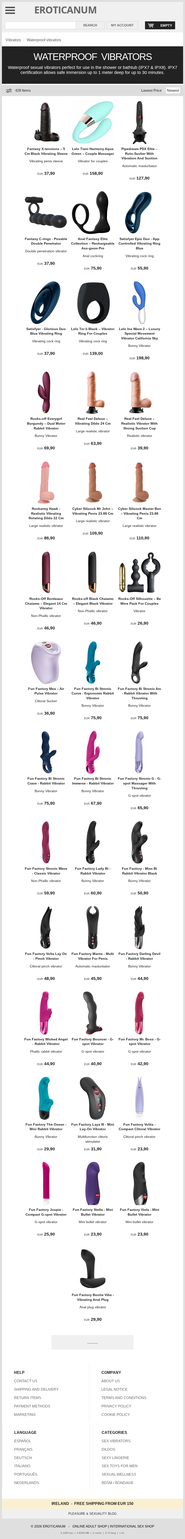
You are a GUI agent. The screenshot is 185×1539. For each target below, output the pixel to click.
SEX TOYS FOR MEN (120, 1466)
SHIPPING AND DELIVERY (36, 1389)
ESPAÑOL (22, 1441)
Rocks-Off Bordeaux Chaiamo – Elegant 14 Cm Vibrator (46, 603)
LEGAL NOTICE (114, 1389)
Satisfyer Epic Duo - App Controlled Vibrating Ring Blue (139, 243)
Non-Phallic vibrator (46, 616)
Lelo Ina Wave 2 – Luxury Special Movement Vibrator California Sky (139, 333)
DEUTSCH (23, 1458)
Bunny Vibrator (139, 346)
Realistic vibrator (139, 436)
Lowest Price (151, 90)
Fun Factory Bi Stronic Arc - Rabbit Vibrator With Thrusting (139, 693)
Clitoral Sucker (46, 701)
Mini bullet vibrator (93, 1222)
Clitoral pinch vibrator (46, 966)
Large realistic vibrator (93, 431)
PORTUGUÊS (25, 1474)
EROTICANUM (65, 10)
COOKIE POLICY (115, 1414)
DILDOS (108, 1449)
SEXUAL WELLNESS (119, 1474)
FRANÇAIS (23, 1449)
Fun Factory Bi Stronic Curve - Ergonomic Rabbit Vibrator (93, 693)
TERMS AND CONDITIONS (123, 1398)
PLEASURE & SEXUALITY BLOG (92, 1513)
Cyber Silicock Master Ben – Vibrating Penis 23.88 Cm (139, 513)
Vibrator (139, 611)
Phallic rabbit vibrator (46, 1051)
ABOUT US (110, 1381)
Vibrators (13, 40)
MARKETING (25, 1414)
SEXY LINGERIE (115, 1458)
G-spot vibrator (139, 795)
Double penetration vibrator (46, 251)
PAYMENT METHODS (32, 1406)
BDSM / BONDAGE (117, 1483)
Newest (173, 90)
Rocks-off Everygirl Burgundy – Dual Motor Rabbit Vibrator (46, 423)
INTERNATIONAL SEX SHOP (132, 1526)
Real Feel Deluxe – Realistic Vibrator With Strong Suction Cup (139, 423)
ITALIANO (22, 1466)
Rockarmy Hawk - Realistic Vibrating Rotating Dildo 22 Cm (46, 513)
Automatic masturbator (139, 166)
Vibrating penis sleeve (46, 161)
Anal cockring (93, 256)
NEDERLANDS (26, 1483)
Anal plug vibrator (92, 1307)
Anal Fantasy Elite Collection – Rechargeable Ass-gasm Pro (92, 243)
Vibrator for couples (93, 161)
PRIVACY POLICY (116, 1406)
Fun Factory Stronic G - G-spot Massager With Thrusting (139, 783)
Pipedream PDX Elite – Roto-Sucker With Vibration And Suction (139, 153)
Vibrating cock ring (140, 256)
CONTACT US (25, 1381)
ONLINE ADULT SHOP (90, 1526)
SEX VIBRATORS (116, 1441)
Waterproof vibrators (44, 40)
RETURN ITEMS (27, 1398)
